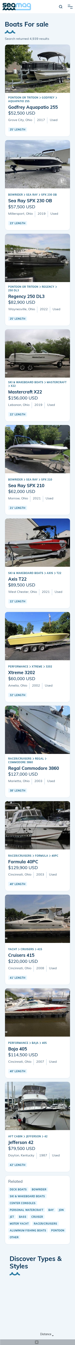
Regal (39, 759)
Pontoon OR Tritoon (23, 98)
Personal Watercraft (26, 1210)
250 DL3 (13, 291)
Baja (35, 1043)
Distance (45, 1334)
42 (46, 1137)
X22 (13, 386)
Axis (50, 573)
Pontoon (57, 1231)
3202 (49, 667)
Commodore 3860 (20, 762)
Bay (51, 1210)
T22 (59, 573)
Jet (12, 1217)
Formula (41, 856)
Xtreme (37, 667)
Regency (48, 287)
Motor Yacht (19, 1224)
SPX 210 (46, 480)
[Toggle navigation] (70, 6)
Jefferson (33, 1137)
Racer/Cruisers (20, 759)
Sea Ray (32, 195)
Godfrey (48, 98)
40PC (55, 856)
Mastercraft (57, 382)
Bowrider (15, 195)
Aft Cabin (15, 1137)
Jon (61, 1210)
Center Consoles (23, 1203)
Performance (18, 667)
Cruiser (37, 1217)
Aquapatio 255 (19, 101)
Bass (22, 1217)
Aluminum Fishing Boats (28, 1231)
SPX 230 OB (49, 195)
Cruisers (27, 949)
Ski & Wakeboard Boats (25, 382)
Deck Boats (18, 1190)
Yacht (12, 949)
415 (39, 949)
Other (14, 1237)
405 (44, 1043)
